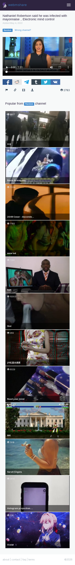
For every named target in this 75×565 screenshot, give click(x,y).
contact (16, 559)
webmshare (17, 5)
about (6, 559)
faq (24, 559)
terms (31, 559)
